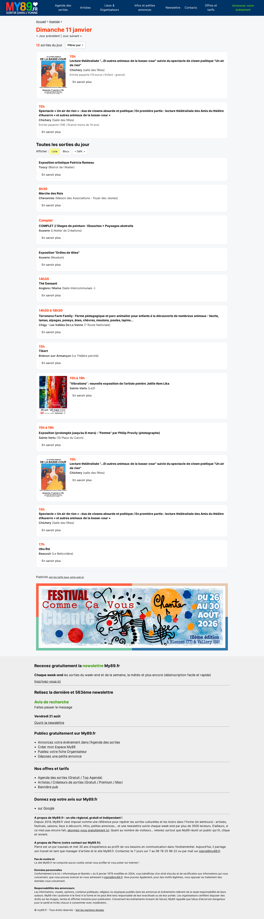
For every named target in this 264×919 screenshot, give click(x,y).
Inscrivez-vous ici (47, 681)
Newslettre (173, 7)
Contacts (191, 7)
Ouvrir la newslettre (49, 723)
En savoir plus (82, 82)
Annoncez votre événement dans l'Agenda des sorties (79, 742)
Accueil (41, 21)
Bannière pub (48, 787)
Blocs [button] (66, 151)
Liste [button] (54, 151)
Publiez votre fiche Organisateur (62, 751)
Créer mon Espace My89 (56, 747)
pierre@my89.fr (209, 851)
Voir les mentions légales (89, 909)
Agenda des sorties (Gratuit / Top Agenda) (70, 777)
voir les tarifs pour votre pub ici (66, 577)
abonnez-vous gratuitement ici (88, 830)
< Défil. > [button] (80, 151)
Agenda (54, 21)
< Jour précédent (48, 36)
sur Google (46, 808)
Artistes (85, 7)
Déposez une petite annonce (60, 756)
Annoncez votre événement (243, 7)
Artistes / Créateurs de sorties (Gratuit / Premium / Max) (80, 782)
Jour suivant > (72, 36)
